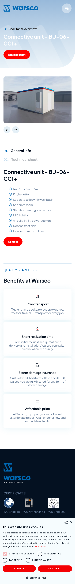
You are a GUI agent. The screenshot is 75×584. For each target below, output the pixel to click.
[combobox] (66, 522)
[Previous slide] (6, 129)
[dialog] (37, 551)
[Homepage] (20, 8)
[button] (37, 578)
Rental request (16, 54)
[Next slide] (15, 129)
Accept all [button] (19, 568)
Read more (40, 546)
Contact (13, 241)
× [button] (71, 522)
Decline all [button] (55, 568)
